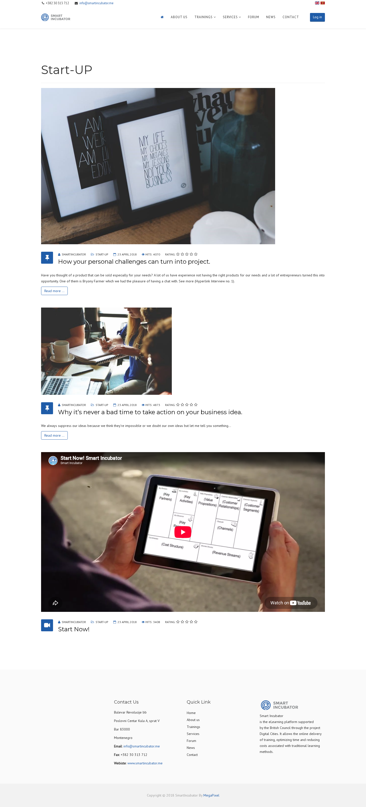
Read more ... (54, 291)
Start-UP (102, 254)
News (271, 17)
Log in (317, 17)
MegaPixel (211, 795)
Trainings (203, 17)
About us (179, 17)
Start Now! (74, 629)
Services (230, 17)
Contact (291, 17)
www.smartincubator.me (145, 763)
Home (191, 713)
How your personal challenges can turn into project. (134, 261)
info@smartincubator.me (96, 3)
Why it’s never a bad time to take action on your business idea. (150, 412)
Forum (253, 17)
